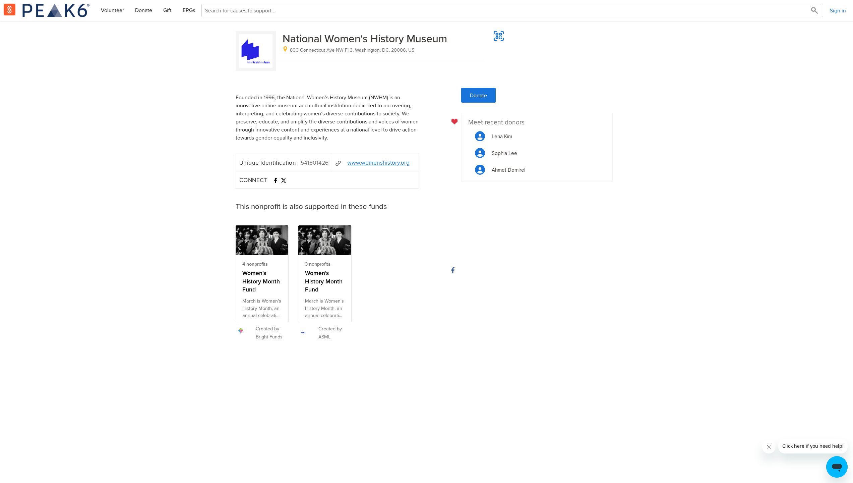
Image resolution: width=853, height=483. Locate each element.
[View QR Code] (499, 36)
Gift (167, 10)
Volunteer (112, 10)
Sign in (838, 10)
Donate (143, 10)
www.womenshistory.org (378, 162)
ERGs (189, 10)
